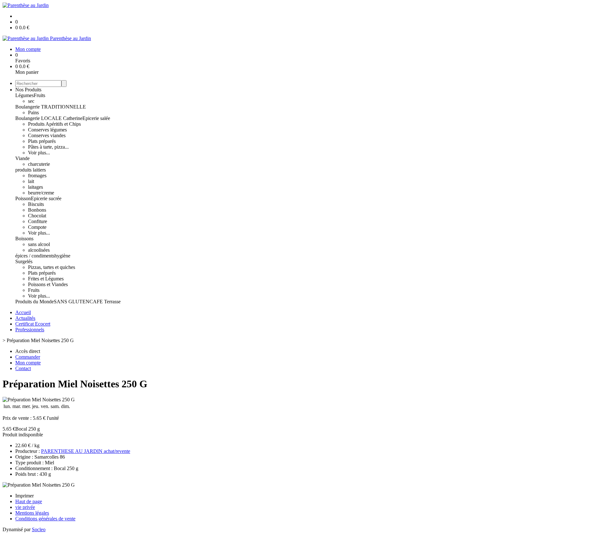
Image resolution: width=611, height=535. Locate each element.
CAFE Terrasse (105, 301)
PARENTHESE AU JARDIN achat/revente (85, 451)
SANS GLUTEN (71, 301)
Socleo (39, 529)
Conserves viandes (47, 135)
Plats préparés (42, 141)
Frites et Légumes (46, 278)
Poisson (23, 198)
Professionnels (29, 329)
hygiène (62, 255)
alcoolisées (39, 250)
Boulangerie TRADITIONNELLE (50, 106)
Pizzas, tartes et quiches (51, 267)
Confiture (37, 221)
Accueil (23, 312)
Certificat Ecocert (32, 324)
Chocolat (37, 215)
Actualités (25, 318)
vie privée (25, 507)
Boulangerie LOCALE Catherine (48, 118)
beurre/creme (41, 192)
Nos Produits (28, 89)
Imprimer (24, 495)
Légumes (24, 95)
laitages (35, 187)
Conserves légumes (47, 129)
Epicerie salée (96, 118)
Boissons (24, 238)
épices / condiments (34, 255)
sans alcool (39, 244)
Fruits (39, 95)
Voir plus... (39, 152)
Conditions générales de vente (45, 518)
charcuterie (39, 164)
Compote (37, 227)
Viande (22, 158)
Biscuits (36, 204)
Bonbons (37, 210)
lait (31, 181)
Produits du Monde (34, 301)
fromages (37, 175)
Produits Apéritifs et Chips (54, 124)
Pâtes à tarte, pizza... (48, 147)
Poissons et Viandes (48, 284)
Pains (33, 112)
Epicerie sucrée (46, 198)
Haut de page (28, 501)
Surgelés (23, 261)
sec (31, 101)
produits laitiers (30, 169)
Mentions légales (32, 513)
